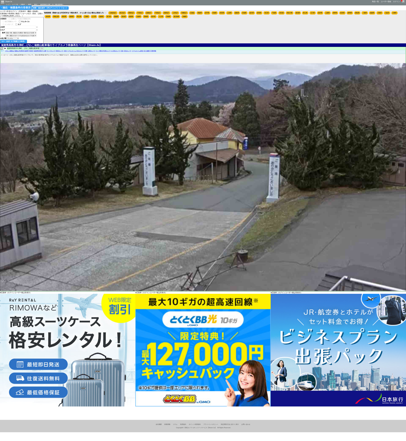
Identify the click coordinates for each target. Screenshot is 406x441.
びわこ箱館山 (9, 51)
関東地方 (131, 13)
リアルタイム (71, 51)
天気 (65, 51)
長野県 (335, 13)
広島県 (86, 16)
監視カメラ (107, 51)
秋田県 (222, 13)
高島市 (35, 4)
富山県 (305, 13)
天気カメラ (127, 51)
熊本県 (153, 16)
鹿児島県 (176, 16)
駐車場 (21, 51)
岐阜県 (342, 13)
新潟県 (298, 13)
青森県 (200, 13)
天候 (121, 51)
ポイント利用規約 (195, 424)
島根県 (71, 16)
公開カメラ (91, 51)
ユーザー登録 (386, 1)
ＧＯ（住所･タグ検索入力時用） (13, 41)
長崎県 (146, 16)
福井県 (320, 13)
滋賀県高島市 (38, 51)
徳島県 (101, 16)
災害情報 (153, 51)
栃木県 (252, 13)
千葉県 (274, 13)
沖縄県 (184, 16)
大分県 (161, 16)
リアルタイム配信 (137, 51)
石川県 (313, 13)
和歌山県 (56, 16)
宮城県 (214, 13)
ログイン (396, 1)
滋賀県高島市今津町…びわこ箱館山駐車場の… (52, 4)
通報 (41, 48)
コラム (175, 424)
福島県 (237, 13)
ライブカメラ (51, 51)
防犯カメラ (59, 51)
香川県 (109, 16)
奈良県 (48, 16)
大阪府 (387, 13)
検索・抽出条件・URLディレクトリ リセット (50, 8)
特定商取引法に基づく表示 (230, 424)
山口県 (94, 16)
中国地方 (157, 13)
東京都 (281, 13)
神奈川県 (289, 13)
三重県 (365, 13)
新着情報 (167, 424)
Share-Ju (8, 1)
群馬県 (259, 13)
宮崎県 (168, 16)
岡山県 (79, 16)
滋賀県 (29, 4)
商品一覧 (375, 1)
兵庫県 (394, 13)
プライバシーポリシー (210, 424)
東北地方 (122, 13)
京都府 (380, 13)
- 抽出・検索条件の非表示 (16, 7)
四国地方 (166, 13)
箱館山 (16, 51)
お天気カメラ (115, 51)
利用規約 (183, 424)
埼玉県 (267, 13)
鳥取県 (64, 16)
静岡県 (350, 13)
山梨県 (327, 13)
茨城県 (244, 13)
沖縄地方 (184, 13)
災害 (85, 51)
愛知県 (357, 13)
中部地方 (140, 13)
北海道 (192, 13)
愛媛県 (116, 16)
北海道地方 (112, 13)
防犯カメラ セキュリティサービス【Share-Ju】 (200, 427)
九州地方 (175, 13)
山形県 (229, 13)
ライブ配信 (99, 51)
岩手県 (207, 13)
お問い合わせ (245, 424)
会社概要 (159, 424)
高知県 (124, 16)
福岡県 (131, 16)
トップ (7, 4)
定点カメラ (80, 51)
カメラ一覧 (15, 4)
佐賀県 (138, 16)
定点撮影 (147, 51)
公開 (44, 51)
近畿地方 (23, 4)
